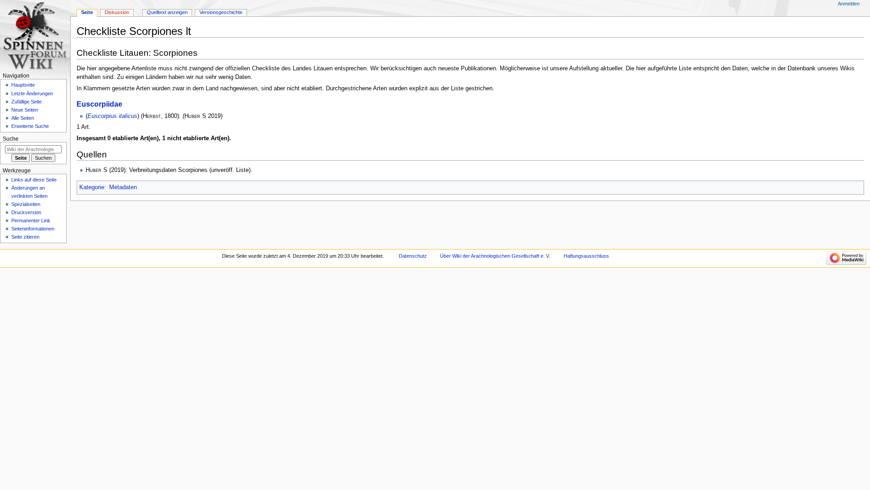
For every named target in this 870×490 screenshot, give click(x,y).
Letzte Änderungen (32, 93)
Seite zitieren (25, 237)
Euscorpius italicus (112, 116)
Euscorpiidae (99, 104)
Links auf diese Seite (34, 179)
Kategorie (91, 187)
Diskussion (117, 12)
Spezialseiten (25, 204)
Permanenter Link (30, 220)
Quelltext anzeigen (167, 12)
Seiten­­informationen (32, 228)
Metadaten (123, 187)
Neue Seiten (24, 110)
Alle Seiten (22, 118)
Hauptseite (23, 85)
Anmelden (849, 3)
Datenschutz (413, 256)
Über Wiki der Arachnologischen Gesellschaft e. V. (495, 256)
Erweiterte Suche (30, 126)
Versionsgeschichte (220, 12)
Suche (11, 139)
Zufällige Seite (26, 101)
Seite (87, 12)
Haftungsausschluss (586, 256)
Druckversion (26, 212)
